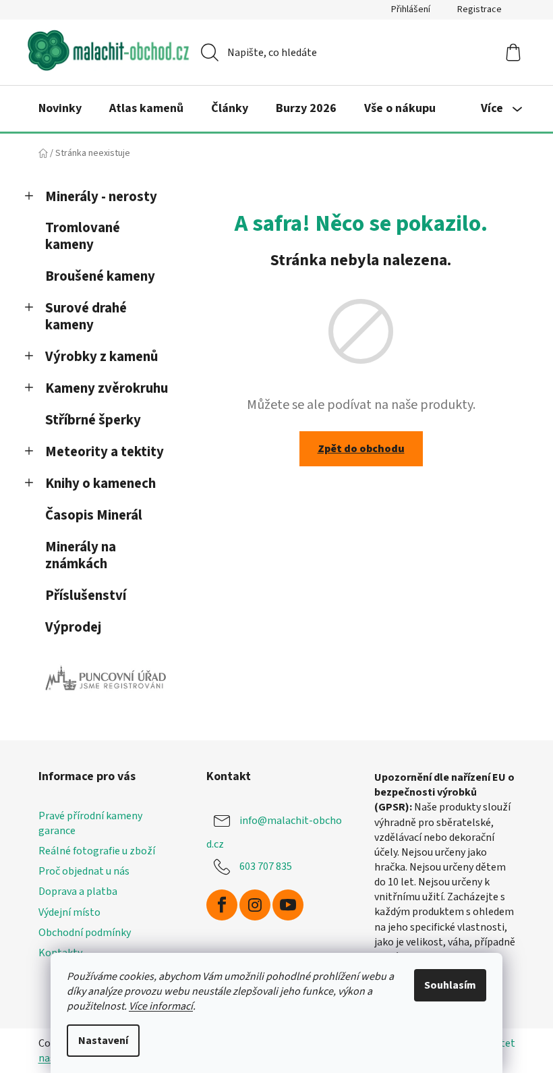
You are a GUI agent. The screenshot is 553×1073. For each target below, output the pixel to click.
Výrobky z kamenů (101, 356)
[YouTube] (287, 904)
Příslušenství (85, 595)
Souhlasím (450, 985)
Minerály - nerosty (101, 197)
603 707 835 (265, 866)
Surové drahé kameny (86, 316)
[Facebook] (221, 904)
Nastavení (103, 1040)
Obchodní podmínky (84, 932)
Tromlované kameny (82, 236)
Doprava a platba (77, 891)
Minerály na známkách (80, 555)
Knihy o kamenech (100, 483)
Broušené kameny (100, 276)
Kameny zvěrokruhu (106, 388)
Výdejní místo (69, 912)
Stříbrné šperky (93, 420)
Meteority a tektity (104, 452)
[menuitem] (60, 109)
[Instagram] (254, 904)
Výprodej (73, 627)
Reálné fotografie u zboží (96, 851)
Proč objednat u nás (83, 871)
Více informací (161, 1006)
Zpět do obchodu (361, 448)
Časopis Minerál (93, 515)
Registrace (479, 9)
